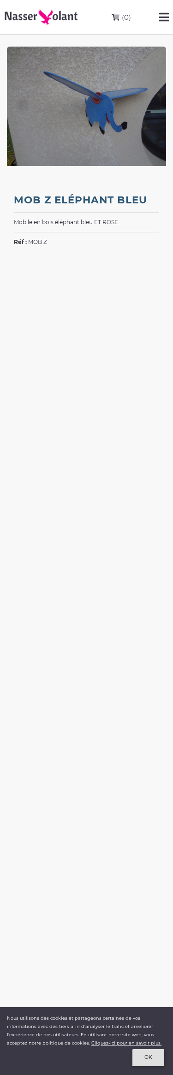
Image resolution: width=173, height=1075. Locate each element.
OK (148, 1057)
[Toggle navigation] (164, 17)
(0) (125, 17)
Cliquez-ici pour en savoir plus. (126, 1042)
